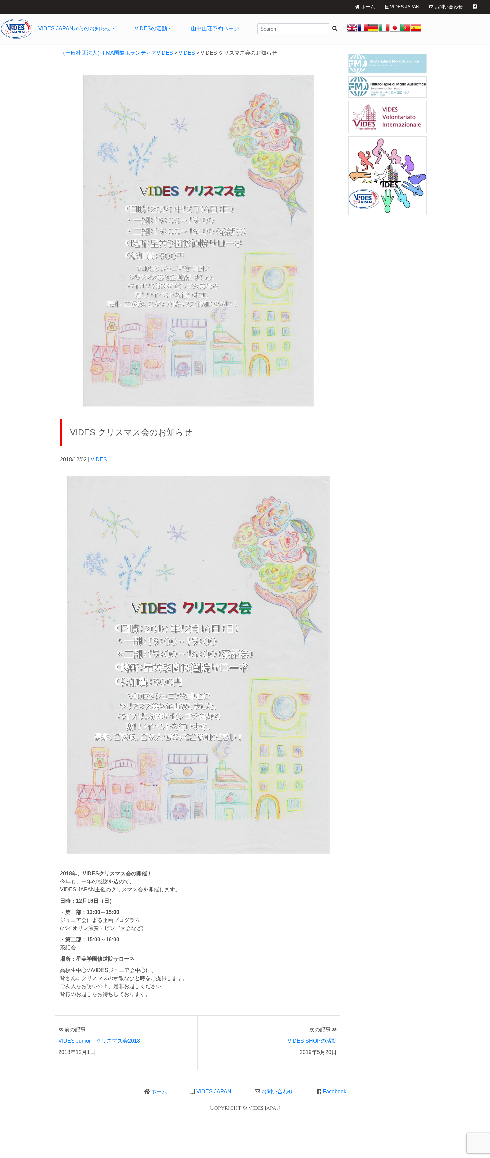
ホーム (367, 6)
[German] (373, 28)
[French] (362, 28)
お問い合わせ (448, 6)
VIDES (99, 459)
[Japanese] (394, 28)
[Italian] (384, 28)
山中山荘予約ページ (215, 28)
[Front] (16, 29)
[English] (352, 28)
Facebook (333, 1091)
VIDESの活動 (151, 28)
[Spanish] (416, 28)
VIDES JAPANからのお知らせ (74, 28)
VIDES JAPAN (404, 6)
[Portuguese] (405, 28)
